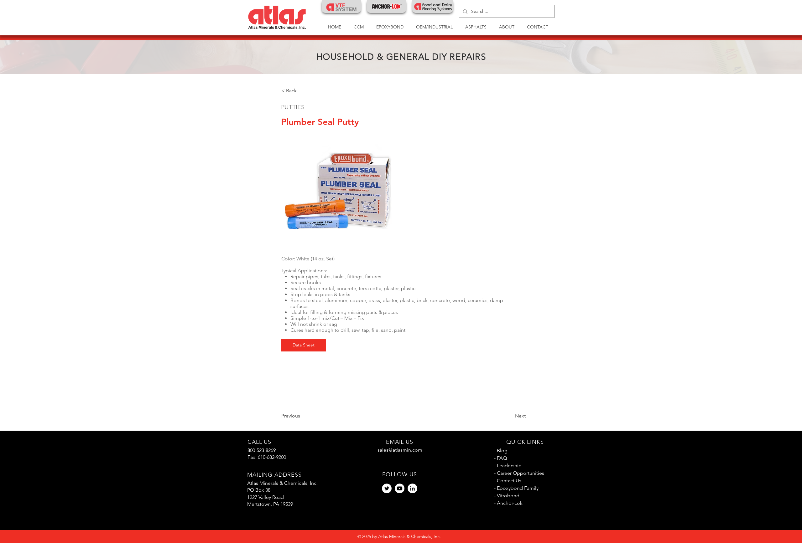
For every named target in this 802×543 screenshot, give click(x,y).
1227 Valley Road (265, 497)
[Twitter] (387, 488)
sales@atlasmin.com (400, 450)
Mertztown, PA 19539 (270, 504)
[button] (434, 27)
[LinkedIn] (412, 488)
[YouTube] (399, 488)
